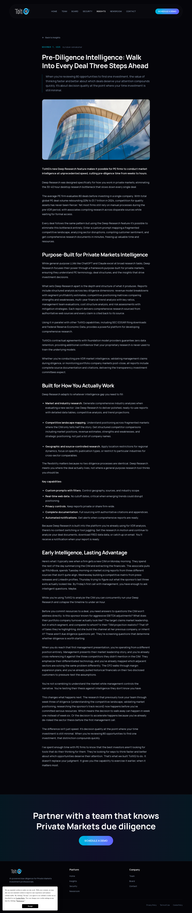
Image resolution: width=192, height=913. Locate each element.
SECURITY (87, 11)
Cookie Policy (178, 905)
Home (72, 876)
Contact (133, 886)
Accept (30, 906)
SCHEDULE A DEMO (167, 11)
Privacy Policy (151, 905)
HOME (54, 11)
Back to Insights (52, 37)
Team (132, 876)
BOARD (75, 11)
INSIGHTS (101, 11)
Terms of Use (165, 905)
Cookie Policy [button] (20, 898)
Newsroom (74, 891)
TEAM (64, 11)
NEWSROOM (116, 11)
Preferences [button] (20, 901)
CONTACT (131, 11)
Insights (73, 881)
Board (132, 881)
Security (73, 886)
